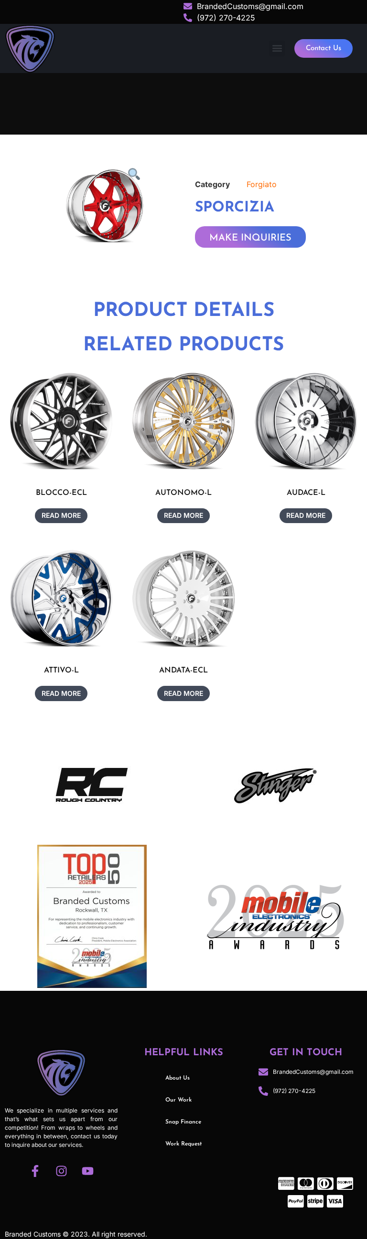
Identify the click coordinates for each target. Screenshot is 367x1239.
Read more (61, 515)
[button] (277, 48)
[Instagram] (61, 1171)
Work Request (183, 1144)
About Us (177, 1078)
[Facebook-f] (35, 1171)
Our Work (178, 1100)
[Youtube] (87, 1171)
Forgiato (262, 184)
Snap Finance (183, 1122)
